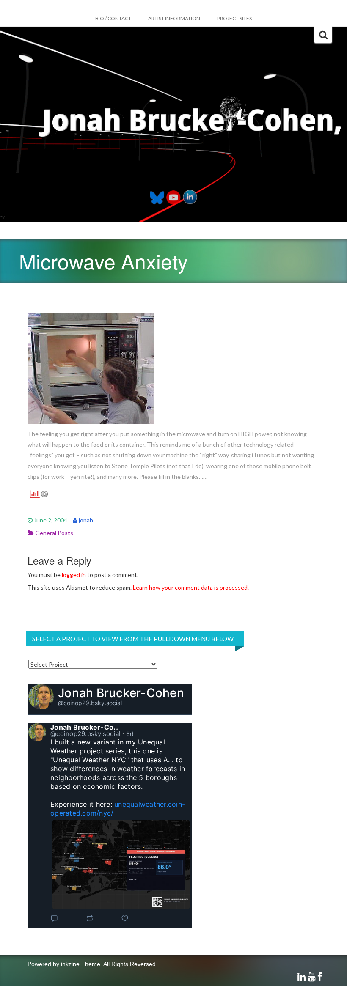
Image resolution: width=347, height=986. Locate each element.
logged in (74, 574)
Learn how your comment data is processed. (191, 587)
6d (130, 733)
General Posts (54, 532)
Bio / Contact (113, 18)
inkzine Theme (80, 964)
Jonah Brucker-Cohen (121, 693)
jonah (86, 520)
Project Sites (234, 18)
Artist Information (174, 18)
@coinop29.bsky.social (90, 702)
